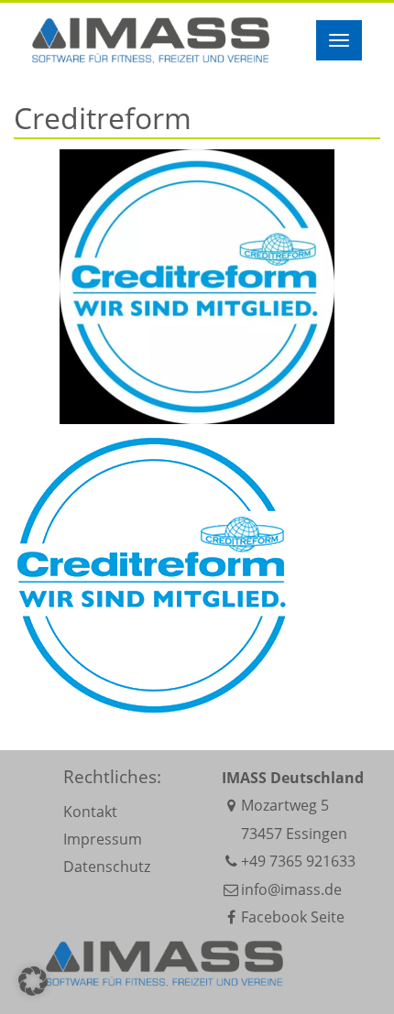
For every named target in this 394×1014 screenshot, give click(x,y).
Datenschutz (106, 866)
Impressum (102, 839)
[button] (33, 981)
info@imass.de (291, 889)
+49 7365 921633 (298, 861)
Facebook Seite (293, 917)
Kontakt (90, 811)
